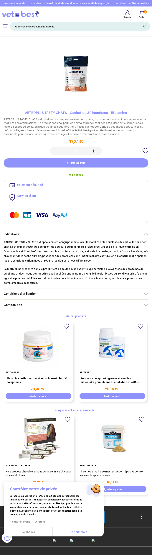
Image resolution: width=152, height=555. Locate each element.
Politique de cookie (20, 521)
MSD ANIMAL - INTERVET (19, 465)
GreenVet (85, 372)
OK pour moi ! (78, 532)
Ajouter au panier (76, 162)
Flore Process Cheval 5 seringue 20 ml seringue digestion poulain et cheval (39, 473)
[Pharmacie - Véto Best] (20, 14)
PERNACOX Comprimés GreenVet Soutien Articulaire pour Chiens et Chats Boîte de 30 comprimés (108, 380)
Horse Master (88, 465)
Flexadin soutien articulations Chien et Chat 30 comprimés (36, 380)
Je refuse (40, 521)
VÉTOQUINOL (12, 372)
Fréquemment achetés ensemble (75, 410)
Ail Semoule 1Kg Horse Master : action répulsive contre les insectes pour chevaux (111, 473)
